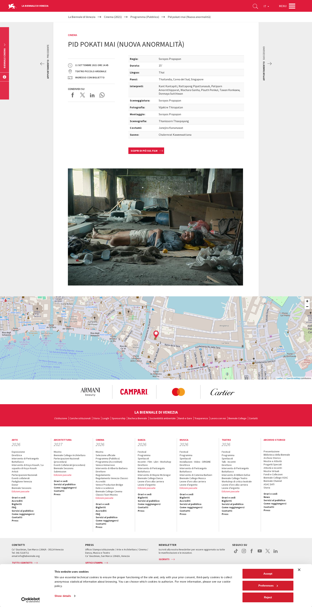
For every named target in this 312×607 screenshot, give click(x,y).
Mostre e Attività (273, 461)
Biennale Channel (273, 481)
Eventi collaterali (21, 478)
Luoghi (105, 418)
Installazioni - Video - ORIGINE (195, 461)
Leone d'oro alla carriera (193, 481)
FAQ (14, 507)
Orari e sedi (18, 497)
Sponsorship (118, 418)
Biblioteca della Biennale (277, 454)
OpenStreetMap (293, 378)
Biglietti (17, 504)
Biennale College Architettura (69, 455)
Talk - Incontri (229, 461)
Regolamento (103, 475)
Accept (267, 573)
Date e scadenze (105, 488)
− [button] (307, 306)
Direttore (101, 471)
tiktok (236, 552)
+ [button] (307, 301)
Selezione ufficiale (105, 455)
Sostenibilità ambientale (163, 418)
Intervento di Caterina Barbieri (196, 475)
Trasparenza (201, 418)
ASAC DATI (269, 484)
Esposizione (18, 451)
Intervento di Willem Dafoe (236, 475)
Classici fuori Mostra (107, 494)
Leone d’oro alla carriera (151, 481)
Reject (268, 597)
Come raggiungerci (23, 514)
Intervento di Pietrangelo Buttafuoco (25, 460)
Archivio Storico (272, 458)
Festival (142, 451)
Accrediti (17, 500)
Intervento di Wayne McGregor (154, 475)
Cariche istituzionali (80, 418)
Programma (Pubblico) (108, 458)
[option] (90, 392)
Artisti (15, 471)
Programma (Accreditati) (109, 461)
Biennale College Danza (150, 478)
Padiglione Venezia (22, 481)
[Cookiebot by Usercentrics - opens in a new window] (30, 600)
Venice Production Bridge (109, 484)
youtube (259, 552)
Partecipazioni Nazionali (24, 475)
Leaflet (280, 378)
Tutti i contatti (22, 562)
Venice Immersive (105, 465)
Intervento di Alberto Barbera (111, 468)
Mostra (57, 451)
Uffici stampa (94, 562)
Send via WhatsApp (102, 95)
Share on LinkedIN (92, 95)
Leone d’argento (147, 484)
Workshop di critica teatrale (237, 481)
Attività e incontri (273, 467)
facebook (251, 552)
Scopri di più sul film (144, 150)
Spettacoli (143, 458)
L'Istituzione (60, 418)
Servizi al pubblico (23, 510)
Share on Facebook (72, 95)
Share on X (82, 95)
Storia (96, 418)
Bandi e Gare (185, 418)
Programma (144, 455)
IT (265, 6)
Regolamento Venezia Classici (112, 478)
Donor (15, 484)
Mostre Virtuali (271, 471)
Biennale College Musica (193, 478)
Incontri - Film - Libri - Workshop (154, 461)
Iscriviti (164, 559)
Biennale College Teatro (234, 478)
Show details (63, 595)
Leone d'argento (189, 484)
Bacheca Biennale (137, 418)
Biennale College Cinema (109, 491)
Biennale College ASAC (276, 477)
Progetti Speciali (273, 464)
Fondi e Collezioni (273, 474)
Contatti (253, 418)
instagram (244, 552)
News (267, 497)
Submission (60, 471)
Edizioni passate (20, 491)
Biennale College (237, 418)
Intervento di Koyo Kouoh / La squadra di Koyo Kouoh (28, 466)
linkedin (275, 552)
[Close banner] (299, 569)
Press (15, 520)
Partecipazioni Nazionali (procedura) (66, 460)
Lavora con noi (218, 418)
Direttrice (17, 455)
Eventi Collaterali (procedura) (69, 465)
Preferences (266, 585)
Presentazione (272, 451)
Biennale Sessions (21, 488)
